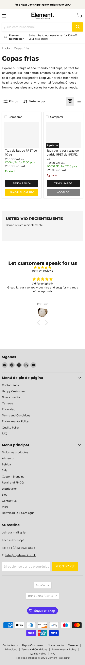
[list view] (78, 101)
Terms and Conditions (16, 415)
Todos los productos (15, 452)
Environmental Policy (15, 421)
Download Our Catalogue (18, 513)
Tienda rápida (22, 183)
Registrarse (65, 566)
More (5, 506)
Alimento (7, 458)
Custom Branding (13, 476)
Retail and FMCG (13, 482)
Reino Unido (40, 596)
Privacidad (8, 409)
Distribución (9, 488)
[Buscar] (77, 27)
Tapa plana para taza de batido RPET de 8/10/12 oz (63, 154)
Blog (4, 494)
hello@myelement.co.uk (20, 555)
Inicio (6, 48)
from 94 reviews (42, 270)
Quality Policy (11, 427)
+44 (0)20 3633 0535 (21, 548)
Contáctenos (10, 385)
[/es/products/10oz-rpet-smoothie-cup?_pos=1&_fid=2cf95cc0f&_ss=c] (21, 135)
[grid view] (70, 101)
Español (40, 585)
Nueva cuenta (11, 397)
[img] (42, 267)
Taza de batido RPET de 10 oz (21, 153)
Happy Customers (14, 391)
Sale (4, 470)
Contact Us (9, 501)
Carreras (7, 403)
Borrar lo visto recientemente (24, 225)
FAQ (4, 433)
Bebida (6, 464)
